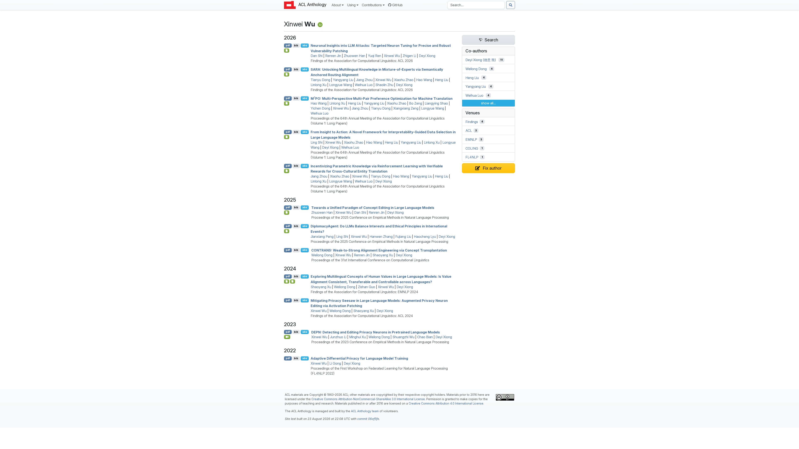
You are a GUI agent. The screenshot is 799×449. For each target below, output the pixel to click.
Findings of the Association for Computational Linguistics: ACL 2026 (362, 61)
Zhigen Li (409, 56)
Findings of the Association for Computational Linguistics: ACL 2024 (362, 316)
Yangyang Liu (343, 80)
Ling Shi (317, 142)
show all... (488, 103)
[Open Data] (292, 281)
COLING (471, 148)
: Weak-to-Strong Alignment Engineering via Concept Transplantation (379, 250)
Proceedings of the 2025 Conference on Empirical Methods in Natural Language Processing (380, 217)
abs (304, 45)
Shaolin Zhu (384, 85)
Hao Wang (424, 80)
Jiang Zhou (364, 80)
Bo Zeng (415, 103)
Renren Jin (333, 56)
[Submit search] (510, 5)
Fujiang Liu (403, 236)
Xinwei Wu (392, 56)
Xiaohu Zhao (403, 80)
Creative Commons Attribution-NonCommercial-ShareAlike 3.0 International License (368, 399)
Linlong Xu (318, 85)
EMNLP (471, 139)
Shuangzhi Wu (403, 337)
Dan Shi (317, 56)
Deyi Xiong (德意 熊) (480, 60)
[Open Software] (286, 281)
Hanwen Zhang (381, 236)
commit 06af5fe (368, 419)
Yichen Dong (320, 108)
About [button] (336, 5)
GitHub (397, 5)
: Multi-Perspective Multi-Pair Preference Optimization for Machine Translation (382, 98)
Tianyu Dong (320, 80)
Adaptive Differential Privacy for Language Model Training (359, 358)
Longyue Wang (340, 85)
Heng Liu (441, 80)
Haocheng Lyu (425, 236)
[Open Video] (287, 337)
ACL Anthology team (365, 411)
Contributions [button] (372, 5)
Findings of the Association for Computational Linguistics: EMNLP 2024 (364, 292)
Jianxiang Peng (322, 236)
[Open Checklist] (286, 50)
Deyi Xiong (427, 56)
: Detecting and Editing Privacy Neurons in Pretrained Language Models (375, 332)
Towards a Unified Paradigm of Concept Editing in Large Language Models (372, 207)
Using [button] (351, 5)
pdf (288, 45)
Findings (471, 122)
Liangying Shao (436, 103)
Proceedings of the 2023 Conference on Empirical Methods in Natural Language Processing (380, 342)
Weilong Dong (322, 255)
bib (296, 45)
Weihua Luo (364, 85)
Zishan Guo (366, 287)
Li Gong (335, 363)
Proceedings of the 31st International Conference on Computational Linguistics (370, 260)
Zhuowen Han (354, 56)
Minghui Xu (357, 337)
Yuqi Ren (374, 56)
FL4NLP (471, 157)
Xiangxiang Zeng (405, 108)
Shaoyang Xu (382, 255)
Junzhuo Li (338, 337)
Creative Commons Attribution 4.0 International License (446, 403)
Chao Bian (425, 337)
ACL (468, 130)
